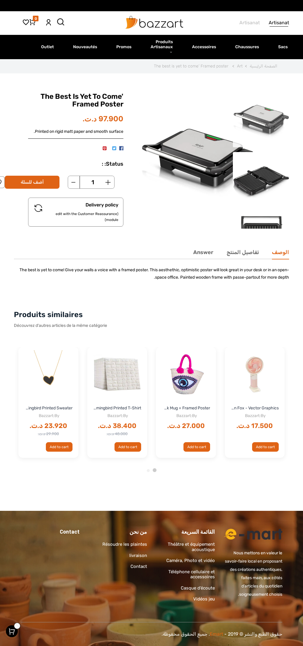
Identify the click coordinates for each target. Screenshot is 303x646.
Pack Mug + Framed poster (186, 408)
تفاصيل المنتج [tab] (243, 252)
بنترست (104, 148)
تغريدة (114, 148)
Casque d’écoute (198, 588)
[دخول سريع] (48, 20)
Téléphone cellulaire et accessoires (191, 574)
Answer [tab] (203, 252)
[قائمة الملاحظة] (26, 22)
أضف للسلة (32, 182)
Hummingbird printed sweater (48, 408)
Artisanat (279, 22)
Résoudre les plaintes (124, 544)
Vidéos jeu (204, 599)
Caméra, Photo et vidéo (190, 560)
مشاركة (121, 148)
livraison (138, 555)
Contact (138, 566)
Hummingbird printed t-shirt (117, 408)
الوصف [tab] (280, 252)
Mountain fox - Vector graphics (255, 408)
